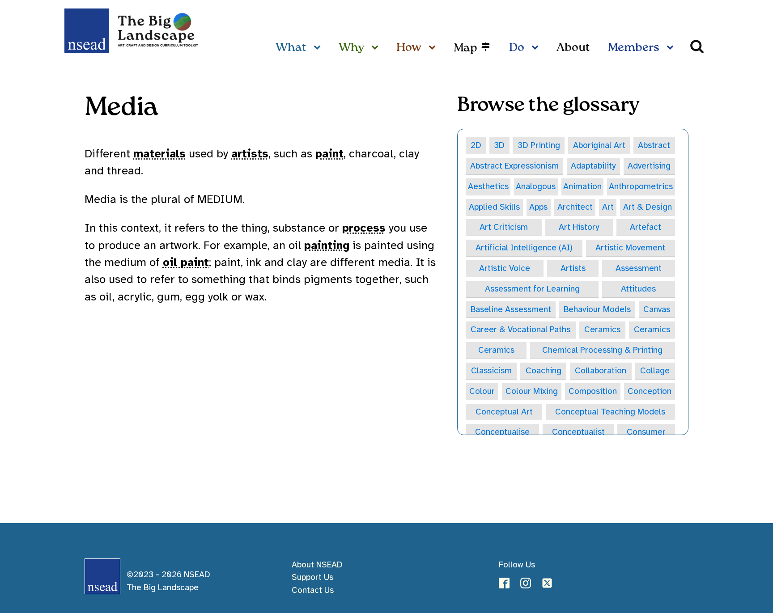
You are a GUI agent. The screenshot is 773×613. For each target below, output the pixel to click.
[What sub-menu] (319, 48)
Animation (582, 186)
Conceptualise (502, 432)
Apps (538, 207)
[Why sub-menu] (376, 48)
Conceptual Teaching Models (610, 411)
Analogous (536, 186)
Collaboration (600, 370)
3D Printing (539, 145)
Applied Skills (494, 207)
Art (608, 207)
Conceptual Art (504, 411)
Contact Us (313, 590)
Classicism (491, 370)
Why (351, 48)
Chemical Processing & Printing (602, 350)
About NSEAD (317, 564)
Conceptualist (578, 432)
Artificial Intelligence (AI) (524, 247)
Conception (649, 391)
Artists (573, 268)
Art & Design (647, 207)
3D (499, 145)
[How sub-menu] (434, 48)
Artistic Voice (504, 268)
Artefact (645, 227)
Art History (579, 227)
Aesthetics (488, 186)
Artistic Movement (630, 247)
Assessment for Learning (532, 288)
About (573, 48)
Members (633, 48)
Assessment (639, 268)
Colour (482, 391)
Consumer (646, 432)
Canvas (656, 309)
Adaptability (593, 166)
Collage (655, 370)
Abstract (654, 145)
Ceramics (602, 329)
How (408, 48)
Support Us (312, 577)
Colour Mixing (531, 391)
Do (516, 48)
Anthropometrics (641, 186)
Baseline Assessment (511, 309)
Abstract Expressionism (514, 166)
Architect (575, 207)
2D (476, 145)
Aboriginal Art (599, 145)
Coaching (543, 370)
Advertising (649, 166)
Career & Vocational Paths (520, 329)
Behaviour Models (597, 309)
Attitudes (638, 288)
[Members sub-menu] (672, 48)
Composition (593, 391)
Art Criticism (504, 227)
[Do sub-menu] (536, 48)
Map (465, 48)
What (291, 48)
